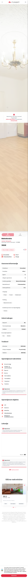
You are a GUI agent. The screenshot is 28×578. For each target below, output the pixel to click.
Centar (3, 241)
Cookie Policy (22, 570)
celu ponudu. (14, 120)
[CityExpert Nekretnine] (14, 2)
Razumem (14, 575)
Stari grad (8, 241)
